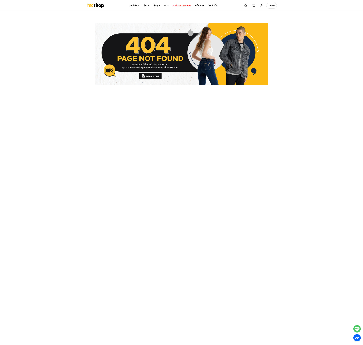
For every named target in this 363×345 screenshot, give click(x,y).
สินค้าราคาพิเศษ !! (182, 5)
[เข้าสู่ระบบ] (261, 5)
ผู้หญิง (156, 5)
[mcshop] (95, 5)
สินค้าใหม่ (134, 5)
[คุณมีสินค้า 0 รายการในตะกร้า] (253, 5)
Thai (270, 5)
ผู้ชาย (146, 5)
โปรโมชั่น (212, 5)
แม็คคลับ (199, 5)
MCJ (166, 5)
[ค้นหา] (245, 5)
